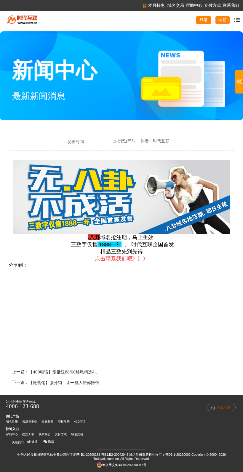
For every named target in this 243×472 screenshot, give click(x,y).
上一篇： (60, 372)
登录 (203, 20)
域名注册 (12, 421)
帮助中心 (12, 434)
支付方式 (61, 434)
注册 (222, 20)
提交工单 (28, 434)
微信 (51, 441)
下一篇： (55, 383)
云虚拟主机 (29, 421)
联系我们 (44, 434)
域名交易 (77, 434)
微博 (34, 441)
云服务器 (47, 421)
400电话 (79, 421)
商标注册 (64, 421)
